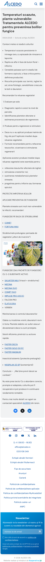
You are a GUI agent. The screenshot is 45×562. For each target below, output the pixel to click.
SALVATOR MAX (12, 280)
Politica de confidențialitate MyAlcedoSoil (22, 493)
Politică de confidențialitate (22, 484)
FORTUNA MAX (11, 226)
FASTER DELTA (11, 344)
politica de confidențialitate (12, 546)
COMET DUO (10, 292)
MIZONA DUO (11, 288)
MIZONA (8, 284)
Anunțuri (22, 473)
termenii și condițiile (31, 546)
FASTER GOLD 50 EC (14, 348)
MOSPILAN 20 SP (12, 365)
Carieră (22, 477)
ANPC (22, 506)
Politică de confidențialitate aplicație (22, 488)
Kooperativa (34, 560)
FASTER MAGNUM (13, 352)
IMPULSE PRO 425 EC (14, 296)
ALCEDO (26, 403)
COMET (8, 223)
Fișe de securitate (22, 469)
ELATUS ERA (10, 303)
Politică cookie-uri (22, 502)
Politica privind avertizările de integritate (22, 497)
